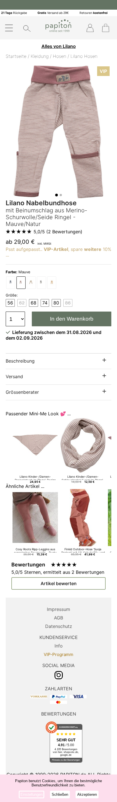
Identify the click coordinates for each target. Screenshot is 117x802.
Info (59, 646)
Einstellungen (31, 794)
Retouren (94, 13)
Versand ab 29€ (53, 13)
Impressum (58, 609)
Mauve (18, 272)
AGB (58, 618)
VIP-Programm (58, 654)
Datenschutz (58, 626)
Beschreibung (20, 361)
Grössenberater (22, 392)
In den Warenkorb (71, 319)
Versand (14, 376)
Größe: (12, 295)
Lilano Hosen (83, 56)
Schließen (60, 794)
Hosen (59, 56)
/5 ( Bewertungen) (58, 231)
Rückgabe (14, 13)
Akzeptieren (87, 794)
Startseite (16, 56)
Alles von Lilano (58, 46)
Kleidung (40, 56)
